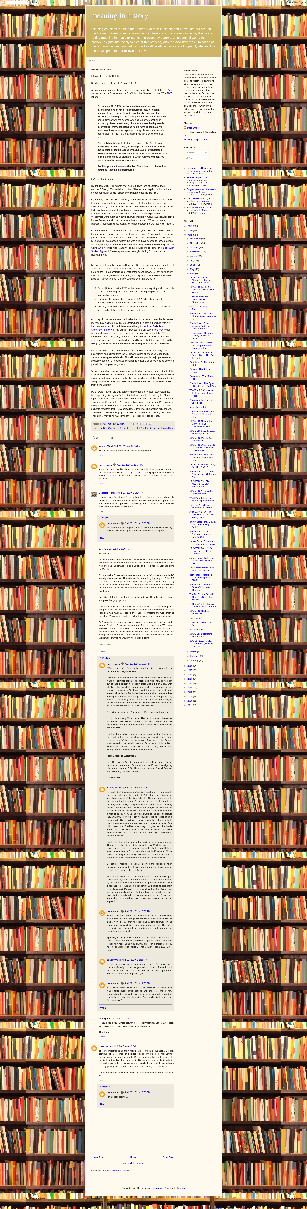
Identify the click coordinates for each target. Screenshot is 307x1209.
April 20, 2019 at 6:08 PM (137, 664)
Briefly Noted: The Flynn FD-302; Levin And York (202, 384)
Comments (193, 158)
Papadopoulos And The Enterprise (201, 401)
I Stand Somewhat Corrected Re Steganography (198, 299)
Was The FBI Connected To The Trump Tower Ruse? (201, 393)
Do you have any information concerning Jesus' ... (201, 190)
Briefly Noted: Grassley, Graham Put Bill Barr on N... (202, 474)
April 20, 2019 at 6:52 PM (123, 1046)
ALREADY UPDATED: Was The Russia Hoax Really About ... (201, 515)
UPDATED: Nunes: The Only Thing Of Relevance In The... (201, 424)
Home (92, 60)
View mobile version (133, 1163)
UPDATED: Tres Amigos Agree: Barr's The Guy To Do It (202, 355)
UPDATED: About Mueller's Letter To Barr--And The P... (200, 280)
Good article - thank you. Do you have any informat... (201, 199)
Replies (106, 517)
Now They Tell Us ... (199, 407)
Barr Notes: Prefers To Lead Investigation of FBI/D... (201, 577)
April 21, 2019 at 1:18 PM (134, 959)
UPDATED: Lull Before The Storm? (200, 635)
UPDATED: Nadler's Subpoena (199, 612)
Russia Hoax (167, 428)
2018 (190, 665)
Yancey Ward (106, 446)
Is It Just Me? (196, 629)
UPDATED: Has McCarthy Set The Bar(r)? (202, 465)
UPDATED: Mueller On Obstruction (200, 439)
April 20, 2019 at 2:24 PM (130, 493)
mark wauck (105, 465)
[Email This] (138, 424)
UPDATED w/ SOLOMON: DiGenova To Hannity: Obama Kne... (202, 448)
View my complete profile (196, 139)
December (195, 238)
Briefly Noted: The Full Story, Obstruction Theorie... (200, 587)
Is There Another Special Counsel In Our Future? (202, 605)
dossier (130, 428)
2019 (190, 235)
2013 (190, 679)
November (195, 243)
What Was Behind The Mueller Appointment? (201, 499)
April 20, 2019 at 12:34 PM (130, 465)
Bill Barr (103, 428)
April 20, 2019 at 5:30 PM (116, 549)
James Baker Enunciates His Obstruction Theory (202, 542)
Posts (191, 152)
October (194, 247)
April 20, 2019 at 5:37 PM (116, 1018)
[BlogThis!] (141, 424)
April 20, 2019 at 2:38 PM (137, 523)
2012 (190, 683)
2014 (190, 674)
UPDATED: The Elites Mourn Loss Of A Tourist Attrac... (200, 484)
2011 (190, 687)
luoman (159, 1188)
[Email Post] (132, 424)
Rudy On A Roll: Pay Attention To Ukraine (200, 506)
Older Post (168, 1157)
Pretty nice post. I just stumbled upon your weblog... (198, 180)
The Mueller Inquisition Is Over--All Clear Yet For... (202, 414)
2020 (190, 230)
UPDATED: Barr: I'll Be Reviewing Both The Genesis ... (200, 551)
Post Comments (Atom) (117, 1170)
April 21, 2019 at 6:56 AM (137, 911)
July (192, 260)
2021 (190, 226)
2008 (190, 700)
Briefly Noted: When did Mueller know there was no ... (202, 316)
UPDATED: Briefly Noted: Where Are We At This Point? (202, 290)
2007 (190, 705)
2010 (190, 692)
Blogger (181, 1188)
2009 (190, 696)
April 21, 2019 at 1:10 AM (134, 787)
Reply (102, 455)
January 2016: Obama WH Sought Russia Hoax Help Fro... (200, 345)
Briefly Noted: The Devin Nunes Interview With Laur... (201, 457)
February (195, 656)
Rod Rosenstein (152, 428)
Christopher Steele (116, 428)
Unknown (104, 1046)
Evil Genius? (195, 618)
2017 (190, 670)
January (194, 660)
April (192, 273)
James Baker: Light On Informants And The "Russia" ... (201, 561)
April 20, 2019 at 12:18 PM (127, 446)
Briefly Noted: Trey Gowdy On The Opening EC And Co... (202, 524)
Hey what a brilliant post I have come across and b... (200, 169)
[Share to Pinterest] (150, 424)
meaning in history (119, 15)
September (196, 251)
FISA (141, 428)
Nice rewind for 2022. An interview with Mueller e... (199, 209)
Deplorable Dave (108, 493)
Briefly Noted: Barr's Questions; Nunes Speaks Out (199, 534)
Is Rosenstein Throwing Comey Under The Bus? (201, 336)
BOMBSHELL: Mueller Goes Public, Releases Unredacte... (202, 644)
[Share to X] (144, 424)
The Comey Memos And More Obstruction (201, 569)
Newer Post (98, 1157)
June (193, 264)
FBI (136, 428)
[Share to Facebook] (147, 424)
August (194, 256)
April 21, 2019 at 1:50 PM (137, 983)
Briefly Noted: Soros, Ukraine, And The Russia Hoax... (199, 326)
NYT (169, 93)
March (193, 651)
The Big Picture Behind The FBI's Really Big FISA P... (201, 597)
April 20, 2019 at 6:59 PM (137, 1092)
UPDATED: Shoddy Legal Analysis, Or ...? (202, 432)
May (192, 269)
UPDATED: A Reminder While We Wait (201, 492)
